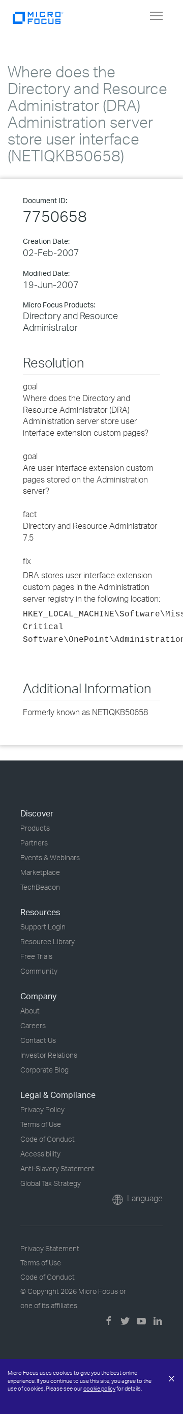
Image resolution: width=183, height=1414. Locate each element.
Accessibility (40, 1153)
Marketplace (40, 872)
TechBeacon (40, 887)
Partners (34, 842)
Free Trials (36, 956)
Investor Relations (48, 1055)
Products (35, 828)
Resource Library (47, 941)
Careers (33, 1025)
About (30, 1010)
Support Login (43, 926)
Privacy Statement (49, 1248)
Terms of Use (40, 1124)
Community (38, 971)
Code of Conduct (47, 1139)
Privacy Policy (42, 1109)
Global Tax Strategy (50, 1183)
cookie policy (99, 1388)
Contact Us (38, 1040)
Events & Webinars (50, 857)
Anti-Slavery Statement (57, 1168)
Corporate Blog (44, 1069)
